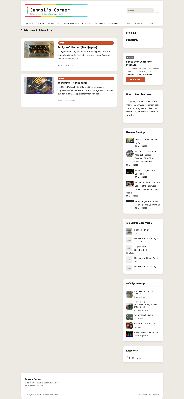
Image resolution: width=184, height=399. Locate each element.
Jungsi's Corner (35, 395)
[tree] (143, 357)
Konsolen (86, 23)
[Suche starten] (151, 10)
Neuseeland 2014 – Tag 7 (146, 266)
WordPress (155, 395)
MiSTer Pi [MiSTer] (142, 230)
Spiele (127, 23)
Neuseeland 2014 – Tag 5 (146, 258)
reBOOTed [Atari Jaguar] (72, 82)
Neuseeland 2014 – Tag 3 (146, 238)
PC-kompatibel (114, 23)
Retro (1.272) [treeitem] (135, 357)
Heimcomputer (70, 23)
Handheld (99, 23)
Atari (61, 43)
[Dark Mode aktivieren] (157, 11)
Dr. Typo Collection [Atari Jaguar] (77, 47)
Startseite (29, 23)
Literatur (138, 23)
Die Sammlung (53, 23)
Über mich (40, 23)
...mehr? (150, 23)
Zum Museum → (136, 79)
